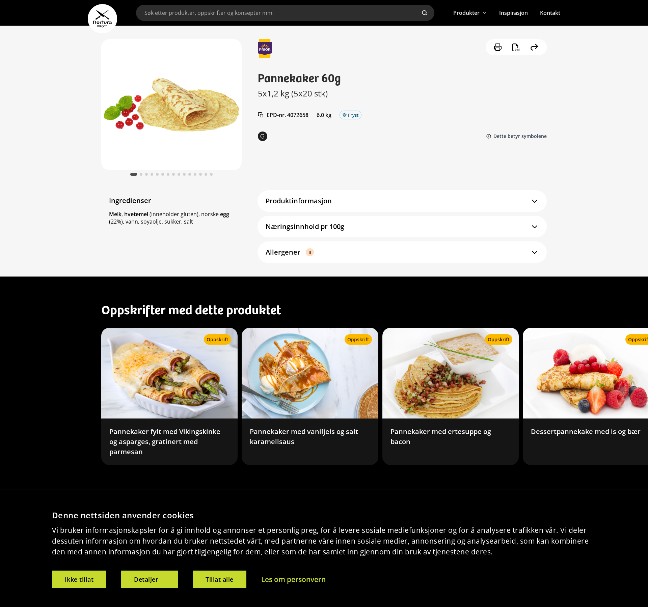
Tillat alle (220, 579)
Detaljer (146, 579)
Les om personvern (293, 579)
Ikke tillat (79, 579)
